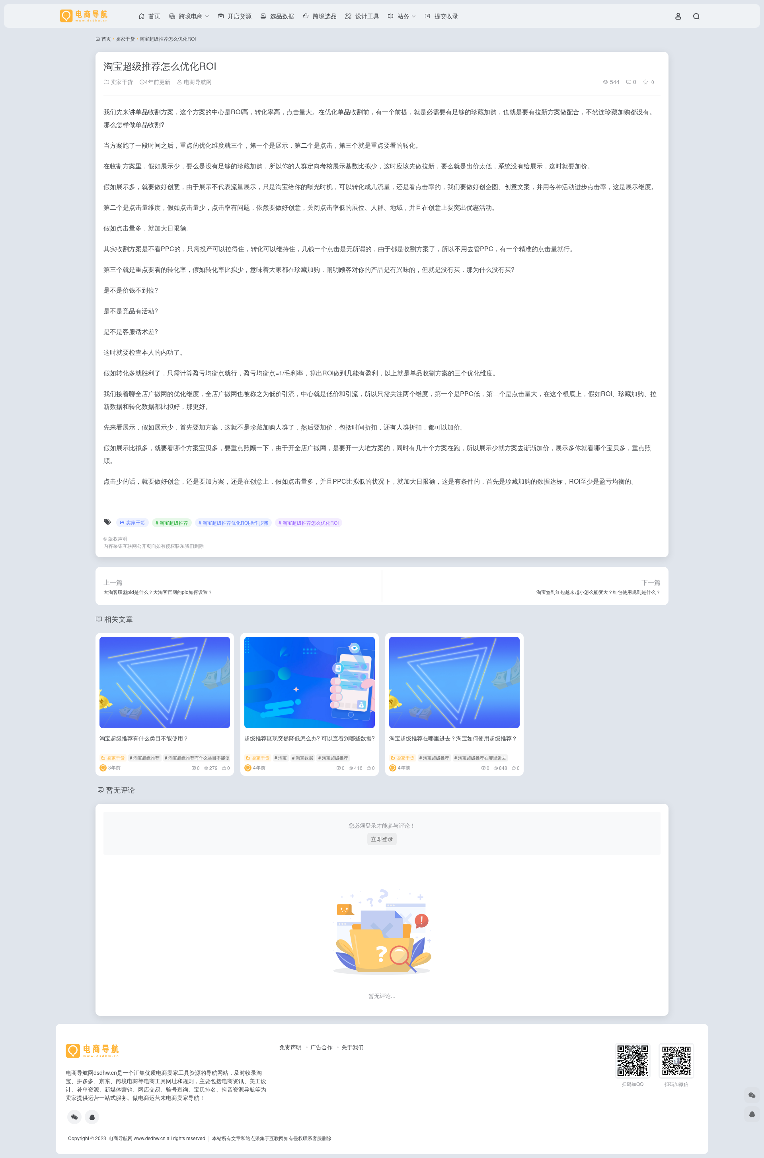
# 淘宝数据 (302, 757)
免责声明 (290, 1047)
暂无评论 (120, 789)
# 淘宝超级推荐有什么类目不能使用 (199, 757)
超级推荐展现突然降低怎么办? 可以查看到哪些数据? (309, 738)
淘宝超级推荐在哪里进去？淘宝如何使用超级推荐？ (453, 738)
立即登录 (382, 839)
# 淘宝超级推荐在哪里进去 (480, 757)
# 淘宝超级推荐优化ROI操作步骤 (233, 522)
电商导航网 (197, 82)
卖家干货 (125, 38)
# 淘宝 (281, 757)
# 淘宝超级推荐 (172, 522)
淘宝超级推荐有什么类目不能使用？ (144, 738)
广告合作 (321, 1047)
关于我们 (352, 1047)
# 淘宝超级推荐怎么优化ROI (309, 522)
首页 (106, 38)
